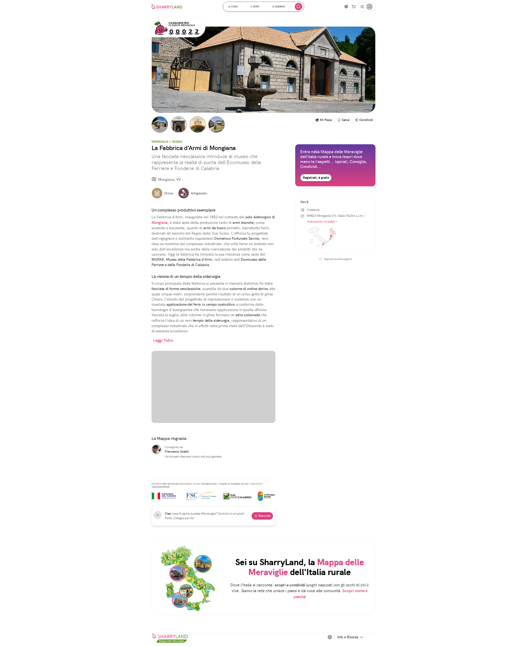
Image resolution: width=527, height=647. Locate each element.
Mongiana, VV (169, 179)
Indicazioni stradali (321, 221)
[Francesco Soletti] (156, 449)
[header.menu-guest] (366, 7)
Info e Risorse (347, 637)
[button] (237, 6)
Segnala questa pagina (338, 259)
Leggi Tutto (163, 340)
